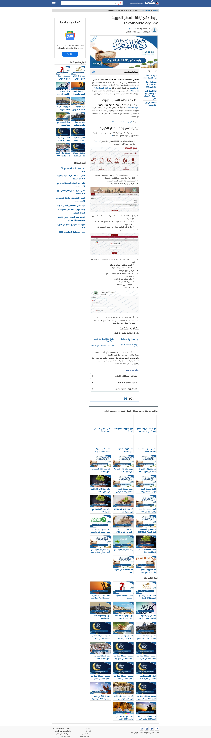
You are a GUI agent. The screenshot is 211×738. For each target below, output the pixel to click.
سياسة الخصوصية (85, 733)
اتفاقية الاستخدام (85, 736)
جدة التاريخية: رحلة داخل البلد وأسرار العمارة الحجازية (71, 211)
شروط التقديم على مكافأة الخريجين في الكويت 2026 (70, 199)
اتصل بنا (88, 731)
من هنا (97, 141)
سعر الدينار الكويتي (64, 736)
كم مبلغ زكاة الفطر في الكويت (102, 345)
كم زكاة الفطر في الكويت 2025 (150, 76)
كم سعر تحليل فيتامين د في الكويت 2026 (71, 170)
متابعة (70, 54)
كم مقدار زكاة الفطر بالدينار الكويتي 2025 (151, 84)
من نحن (88, 728)
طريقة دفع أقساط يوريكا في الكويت (71, 205)
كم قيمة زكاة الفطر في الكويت (120, 121)
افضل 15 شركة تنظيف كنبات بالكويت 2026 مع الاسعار (71, 177)
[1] (112, 135)
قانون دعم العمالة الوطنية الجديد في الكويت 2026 (71, 185)
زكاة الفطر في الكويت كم (150, 104)
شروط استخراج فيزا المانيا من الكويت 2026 (71, 226)
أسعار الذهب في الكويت (63, 733)
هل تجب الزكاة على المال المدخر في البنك (129, 340)
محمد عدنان (132, 28)
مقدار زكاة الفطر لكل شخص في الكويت (104, 340)
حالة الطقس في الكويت (63, 731)
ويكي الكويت (134, 88)
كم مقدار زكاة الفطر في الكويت (129, 345)
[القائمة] (53, 3)
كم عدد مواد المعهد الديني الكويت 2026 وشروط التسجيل (71, 219)
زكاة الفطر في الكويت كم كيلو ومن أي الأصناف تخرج (150, 94)
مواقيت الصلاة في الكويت (62, 728)
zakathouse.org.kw (132, 107)
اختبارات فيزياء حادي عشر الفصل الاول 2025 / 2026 (71, 192)
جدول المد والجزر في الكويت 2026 (72, 232)
